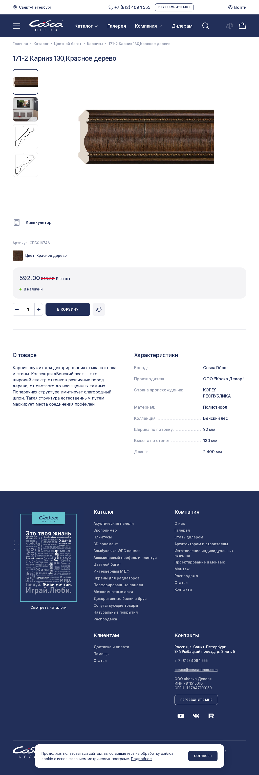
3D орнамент (106, 544)
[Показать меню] (16, 26)
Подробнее (141, 759)
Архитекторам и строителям (201, 544)
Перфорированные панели (118, 585)
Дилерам (182, 26)
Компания (146, 26)
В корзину (68, 309)
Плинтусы (103, 537)
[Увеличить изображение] (146, 137)
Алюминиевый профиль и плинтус (125, 557)
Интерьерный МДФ (112, 571)
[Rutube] (211, 715)
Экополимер (105, 530)
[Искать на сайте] (206, 26)
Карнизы (95, 44)
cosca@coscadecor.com (196, 669)
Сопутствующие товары (116, 605)
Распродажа (105, 619)
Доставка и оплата (111, 647)
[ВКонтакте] (196, 715)
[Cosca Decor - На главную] (46, 25)
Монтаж (182, 569)
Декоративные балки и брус (120, 598)
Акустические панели (114, 523)
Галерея (116, 26)
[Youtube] (181, 715)
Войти (240, 7)
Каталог (84, 26)
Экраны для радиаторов (116, 578)
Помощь (101, 654)
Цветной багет (67, 44)
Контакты (183, 589)
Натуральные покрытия (116, 612)
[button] (46, 136)
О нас (180, 523)
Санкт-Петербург (35, 7)
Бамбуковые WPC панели (117, 551)
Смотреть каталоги (48, 607)
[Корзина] (242, 25)
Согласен (203, 756)
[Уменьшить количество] (17, 309)
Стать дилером (189, 537)
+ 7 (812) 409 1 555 (191, 660)
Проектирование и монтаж (200, 562)
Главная (20, 44)
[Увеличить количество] (39, 309)
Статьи (181, 582)
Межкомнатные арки (113, 592)
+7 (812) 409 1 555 (131, 7)
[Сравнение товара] (99, 309)
